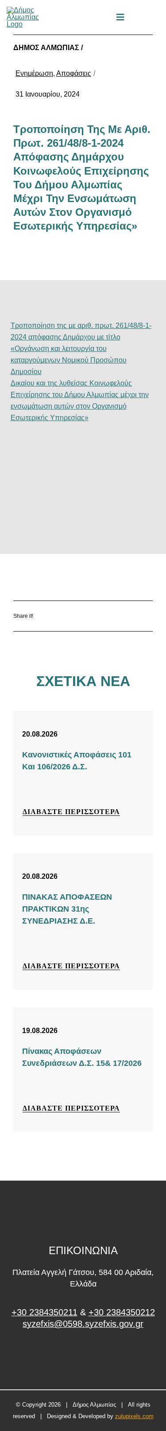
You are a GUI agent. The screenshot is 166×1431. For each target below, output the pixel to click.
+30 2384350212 (122, 1312)
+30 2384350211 (44, 1312)
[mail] (141, 17)
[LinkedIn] (121, 616)
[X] (95, 616)
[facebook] (83, 1357)
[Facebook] (68, 616)
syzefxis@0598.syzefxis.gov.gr (83, 1324)
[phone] (156, 17)
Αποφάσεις (73, 73)
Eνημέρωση (34, 73)
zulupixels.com (134, 1416)
